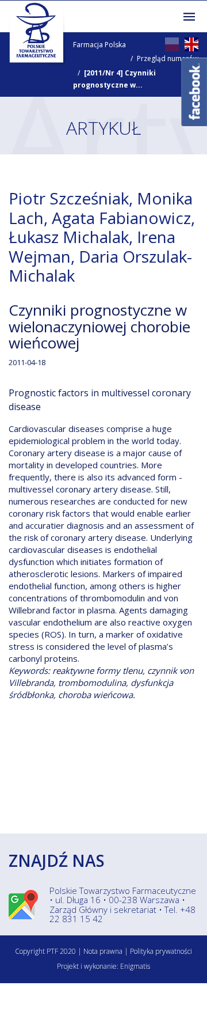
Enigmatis (135, 966)
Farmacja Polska (99, 45)
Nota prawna (102, 951)
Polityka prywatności (161, 951)
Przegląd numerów (167, 58)
